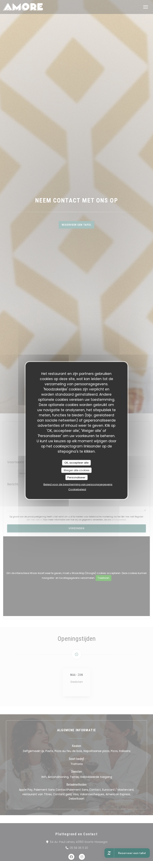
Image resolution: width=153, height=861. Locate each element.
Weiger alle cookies (76, 470)
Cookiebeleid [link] (77, 489)
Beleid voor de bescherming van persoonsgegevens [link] (77, 484)
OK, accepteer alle (76, 463)
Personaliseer (76, 477)
